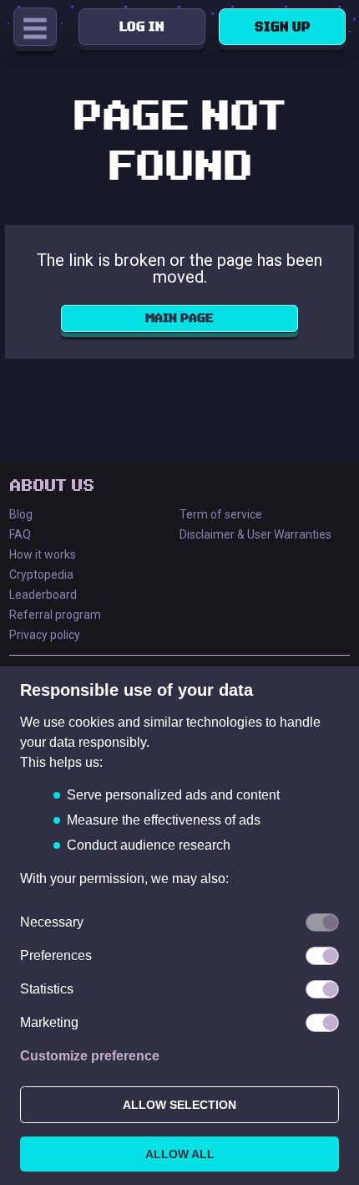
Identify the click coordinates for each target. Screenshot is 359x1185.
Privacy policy (44, 634)
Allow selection (179, 1104)
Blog (21, 514)
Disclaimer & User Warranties (255, 534)
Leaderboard (43, 594)
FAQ (20, 534)
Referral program (55, 614)
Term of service (221, 514)
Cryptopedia (41, 574)
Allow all (180, 1154)
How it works (42, 554)
